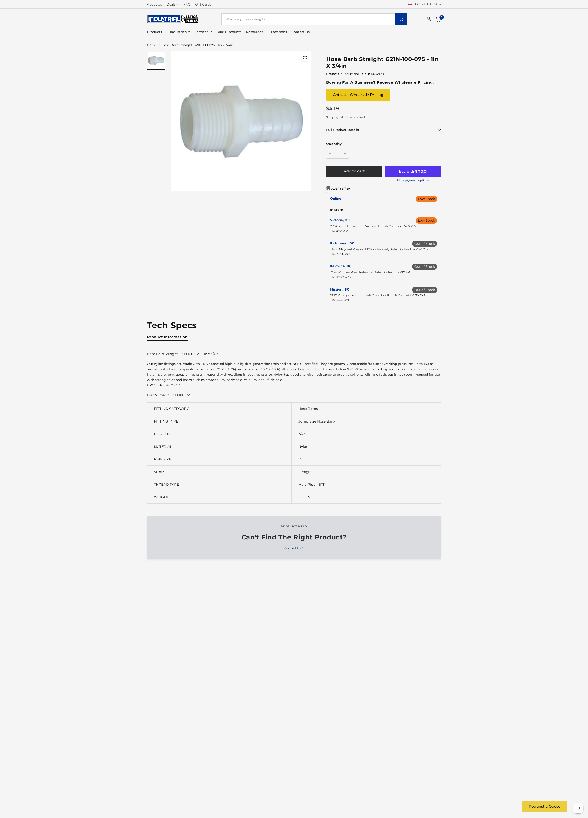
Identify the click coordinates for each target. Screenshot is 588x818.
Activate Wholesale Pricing (358, 95)
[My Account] (428, 19)
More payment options (413, 180)
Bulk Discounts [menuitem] (228, 32)
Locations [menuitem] (279, 32)
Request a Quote (544, 806)
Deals (171, 4)
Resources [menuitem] (254, 32)
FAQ (187, 4)
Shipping (332, 117)
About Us (154, 4)
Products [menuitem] (154, 32)
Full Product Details (342, 130)
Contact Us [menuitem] (300, 32)
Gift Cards (203, 4)
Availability (340, 188)
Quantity (334, 144)
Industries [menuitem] (178, 32)
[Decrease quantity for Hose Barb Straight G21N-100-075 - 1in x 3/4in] (330, 153)
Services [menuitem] (201, 32)
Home (152, 45)
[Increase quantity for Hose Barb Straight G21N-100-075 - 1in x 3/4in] (345, 153)
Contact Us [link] (292, 548)
